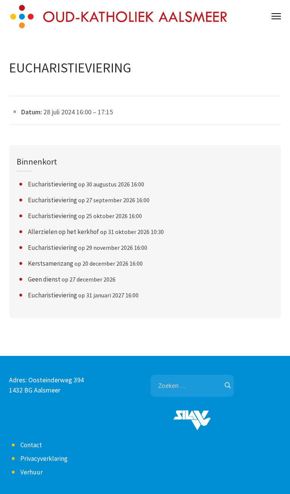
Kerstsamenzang (50, 263)
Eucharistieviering (52, 184)
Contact (31, 445)
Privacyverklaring (44, 458)
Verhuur (31, 472)
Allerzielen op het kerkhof (63, 232)
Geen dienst (44, 279)
